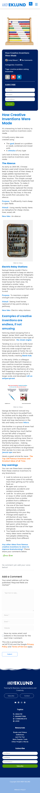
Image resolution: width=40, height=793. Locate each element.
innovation (9, 71)
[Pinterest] (24, 702)
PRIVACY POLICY (20, 790)
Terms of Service (19, 646)
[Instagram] (21, 702)
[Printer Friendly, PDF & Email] (8, 555)
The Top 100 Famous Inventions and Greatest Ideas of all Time (17, 458)
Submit (9, 654)
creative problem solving (19, 69)
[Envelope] (15, 702)
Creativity (19, 65)
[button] (7, 77)
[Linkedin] (18, 702)
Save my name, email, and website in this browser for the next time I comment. (17, 635)
